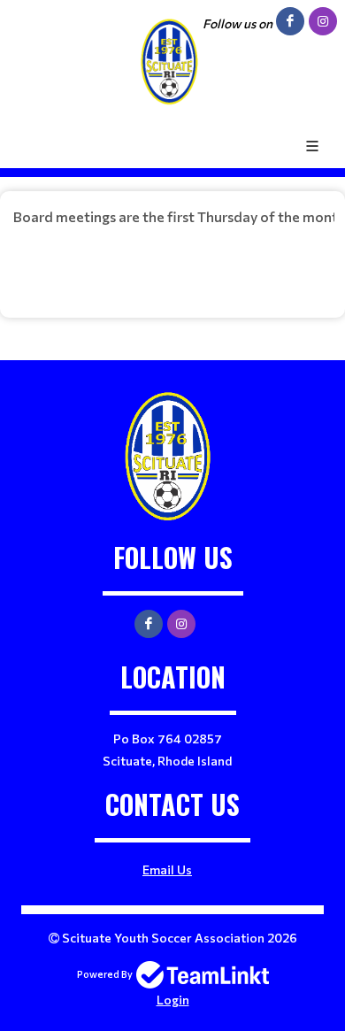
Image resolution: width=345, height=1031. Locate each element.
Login (173, 999)
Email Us (167, 869)
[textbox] (172, 247)
